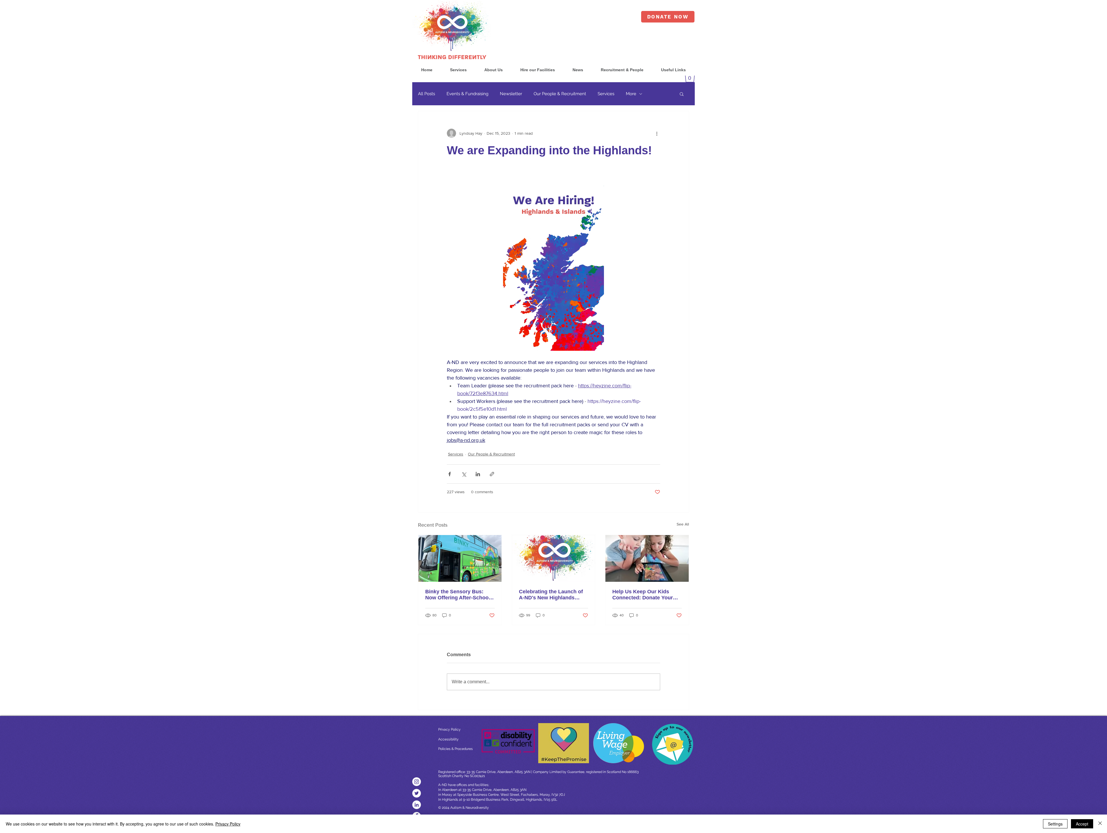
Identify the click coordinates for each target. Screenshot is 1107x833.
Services (606, 93)
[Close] (1100, 823)
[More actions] (656, 133)
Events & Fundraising (467, 93)
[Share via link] (492, 474)
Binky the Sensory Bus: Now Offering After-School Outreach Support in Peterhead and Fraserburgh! (457, 595)
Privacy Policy (227, 824)
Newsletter (511, 93)
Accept (1082, 824)
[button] (458, 70)
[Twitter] (416, 793)
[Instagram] (416, 781)
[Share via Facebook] (449, 474)
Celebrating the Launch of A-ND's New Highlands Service (551, 595)
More (631, 93)
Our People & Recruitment (560, 93)
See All (683, 524)
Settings (1055, 824)
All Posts (426, 93)
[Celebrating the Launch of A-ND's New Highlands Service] (553, 558)
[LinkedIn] (416, 804)
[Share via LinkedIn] (478, 474)
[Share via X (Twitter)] (463, 474)
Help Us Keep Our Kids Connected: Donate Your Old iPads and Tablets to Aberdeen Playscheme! (642, 595)
